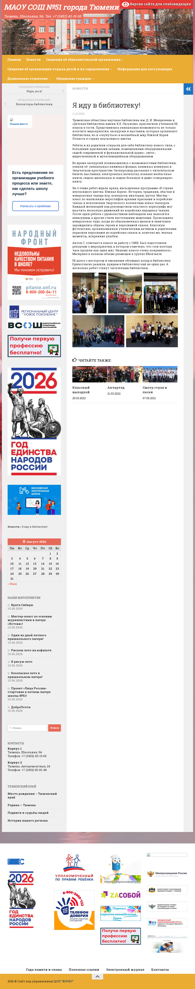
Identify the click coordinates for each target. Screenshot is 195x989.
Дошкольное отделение (27, 78)
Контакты (160, 969)
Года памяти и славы (44, 969)
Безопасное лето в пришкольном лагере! (25, 675)
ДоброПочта (20, 707)
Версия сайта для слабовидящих (160, 4)
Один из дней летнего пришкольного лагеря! (27, 637)
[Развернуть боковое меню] (188, 89)
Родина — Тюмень (22, 805)
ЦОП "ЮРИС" (63, 981)
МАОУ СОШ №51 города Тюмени (61, 7)
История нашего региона (28, 820)
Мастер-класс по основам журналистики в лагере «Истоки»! (30, 620)
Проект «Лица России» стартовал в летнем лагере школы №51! (29, 692)
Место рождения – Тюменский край (32, 795)
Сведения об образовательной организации (83, 59)
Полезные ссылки (84, 969)
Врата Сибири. (22, 605)
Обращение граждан (73, 78)
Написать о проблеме (35, 206)
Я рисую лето (21, 661)
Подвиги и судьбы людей (28, 813)
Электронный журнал (125, 969)
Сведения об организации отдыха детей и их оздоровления (58, 69)
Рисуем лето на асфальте (31, 650)
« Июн (12, 584)
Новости (33, 59)
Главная (14, 59)
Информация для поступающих (144, 69)
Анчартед (116, 387)
